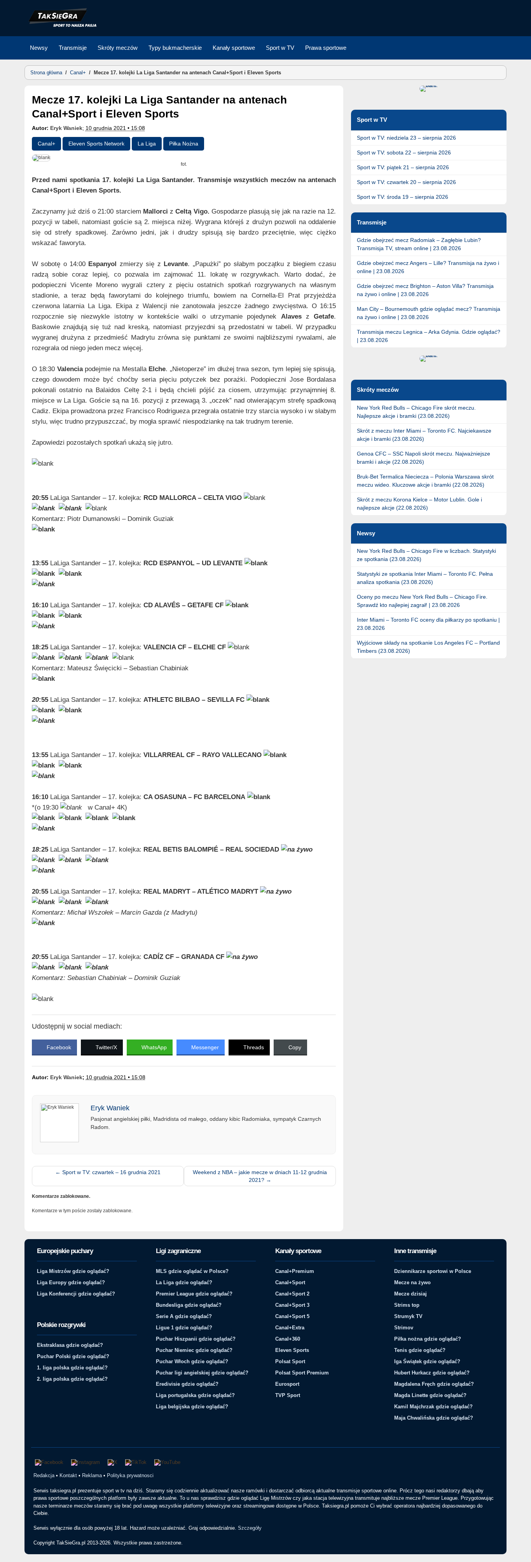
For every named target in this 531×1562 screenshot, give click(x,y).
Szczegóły (250, 1528)
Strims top (406, 1305)
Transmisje (73, 47)
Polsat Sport (290, 1361)
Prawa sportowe (325, 47)
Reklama (92, 1475)
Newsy (39, 47)
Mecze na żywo (412, 1282)
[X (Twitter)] (112, 1462)
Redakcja (43, 1475)
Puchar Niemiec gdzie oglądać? (194, 1350)
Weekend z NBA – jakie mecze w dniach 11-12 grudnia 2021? (260, 1176)
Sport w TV (280, 47)
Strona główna (46, 72)
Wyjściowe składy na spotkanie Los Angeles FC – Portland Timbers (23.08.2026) (428, 647)
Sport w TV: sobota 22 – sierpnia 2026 (404, 152)
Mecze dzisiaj (410, 1294)
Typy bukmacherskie (175, 47)
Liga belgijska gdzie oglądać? (192, 1406)
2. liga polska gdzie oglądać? (72, 1379)
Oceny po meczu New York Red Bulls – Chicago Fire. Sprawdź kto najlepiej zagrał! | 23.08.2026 (422, 601)
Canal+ (78, 72)
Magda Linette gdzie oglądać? (430, 1395)
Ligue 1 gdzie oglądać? (184, 1328)
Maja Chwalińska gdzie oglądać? (433, 1418)
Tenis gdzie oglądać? (419, 1350)
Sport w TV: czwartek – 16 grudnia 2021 (108, 1172)
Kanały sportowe (234, 47)
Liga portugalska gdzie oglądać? (195, 1395)
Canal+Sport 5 (292, 1316)
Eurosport (287, 1384)
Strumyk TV (408, 1316)
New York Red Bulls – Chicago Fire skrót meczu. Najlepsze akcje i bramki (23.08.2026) (416, 412)
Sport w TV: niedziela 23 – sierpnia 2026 (406, 138)
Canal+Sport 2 (292, 1294)
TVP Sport (287, 1395)
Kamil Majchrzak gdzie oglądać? (433, 1406)
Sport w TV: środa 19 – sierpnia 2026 (402, 197)
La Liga (147, 143)
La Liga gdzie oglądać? (184, 1282)
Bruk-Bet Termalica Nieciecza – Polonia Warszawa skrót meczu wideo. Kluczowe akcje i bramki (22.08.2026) (425, 480)
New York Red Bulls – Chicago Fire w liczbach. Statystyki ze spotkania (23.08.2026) (426, 555)
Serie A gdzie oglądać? (184, 1316)
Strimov (403, 1328)
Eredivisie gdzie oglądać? (187, 1384)
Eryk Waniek (66, 128)
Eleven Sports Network (96, 143)
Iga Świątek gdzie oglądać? (427, 1361)
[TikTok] (136, 1462)
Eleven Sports (292, 1350)
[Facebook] (49, 1462)
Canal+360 (287, 1339)
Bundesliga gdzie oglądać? (189, 1305)
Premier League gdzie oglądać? (194, 1294)
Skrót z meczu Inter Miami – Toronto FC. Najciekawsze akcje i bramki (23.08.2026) (424, 435)
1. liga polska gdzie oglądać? (72, 1368)
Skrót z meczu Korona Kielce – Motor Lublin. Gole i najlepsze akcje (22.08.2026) (419, 503)
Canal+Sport (290, 1282)
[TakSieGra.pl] (60, 25)
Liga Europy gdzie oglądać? (71, 1282)
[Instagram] (85, 1462)
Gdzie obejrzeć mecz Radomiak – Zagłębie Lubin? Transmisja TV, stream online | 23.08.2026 (419, 244)
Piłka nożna (183, 143)
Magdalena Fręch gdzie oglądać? (434, 1384)
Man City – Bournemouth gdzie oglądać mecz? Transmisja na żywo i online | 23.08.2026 (428, 313)
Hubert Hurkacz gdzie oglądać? (432, 1373)
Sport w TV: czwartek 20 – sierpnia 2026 (406, 182)
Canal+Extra (289, 1328)
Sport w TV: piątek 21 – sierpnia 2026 (403, 167)
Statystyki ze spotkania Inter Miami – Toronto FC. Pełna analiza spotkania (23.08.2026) (425, 578)
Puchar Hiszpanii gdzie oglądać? (196, 1339)
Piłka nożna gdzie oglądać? (427, 1339)
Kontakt (68, 1475)
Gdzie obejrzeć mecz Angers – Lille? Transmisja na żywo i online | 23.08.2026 (428, 267)
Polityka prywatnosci (130, 1475)
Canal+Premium (294, 1271)
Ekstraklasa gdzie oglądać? (70, 1345)
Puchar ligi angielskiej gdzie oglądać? (202, 1373)
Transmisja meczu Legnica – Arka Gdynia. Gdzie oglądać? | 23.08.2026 (428, 336)
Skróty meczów (118, 47)
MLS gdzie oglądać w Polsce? (192, 1271)
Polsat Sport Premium (302, 1373)
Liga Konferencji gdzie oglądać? (76, 1294)
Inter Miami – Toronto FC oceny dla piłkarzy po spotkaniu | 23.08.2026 (428, 624)
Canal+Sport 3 (292, 1305)
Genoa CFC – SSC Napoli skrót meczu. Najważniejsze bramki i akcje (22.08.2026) (423, 458)
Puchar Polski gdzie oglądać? (73, 1356)
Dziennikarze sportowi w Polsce (432, 1271)
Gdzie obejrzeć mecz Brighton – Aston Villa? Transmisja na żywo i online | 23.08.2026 (425, 290)
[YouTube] (167, 1462)
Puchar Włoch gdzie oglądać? (192, 1361)
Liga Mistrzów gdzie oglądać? (73, 1271)
